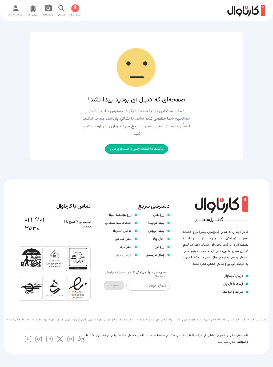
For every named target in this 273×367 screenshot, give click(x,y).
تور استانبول (142, 320)
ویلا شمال (166, 320)
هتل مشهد (248, 320)
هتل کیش (233, 320)
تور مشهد (48, 320)
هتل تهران (109, 320)
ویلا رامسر (262, 320)
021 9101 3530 (35, 224)
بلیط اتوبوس (156, 231)
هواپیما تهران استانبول (18, 320)
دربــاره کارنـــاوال (233, 276)
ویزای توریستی (155, 254)
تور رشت (37, 320)
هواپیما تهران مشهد (215, 320)
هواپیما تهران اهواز (91, 320)
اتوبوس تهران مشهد (67, 320)
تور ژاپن (155, 320)
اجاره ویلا (158, 238)
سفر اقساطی (123, 238)
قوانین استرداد (122, 231)
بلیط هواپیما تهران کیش (188, 320)
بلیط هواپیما (156, 223)
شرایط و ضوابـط (233, 291)
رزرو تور (159, 246)
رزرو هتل (158, 215)
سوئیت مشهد (125, 320)
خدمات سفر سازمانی (118, 223)
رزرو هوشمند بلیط (120, 215)
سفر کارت (125, 246)
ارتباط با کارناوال (233, 284)
